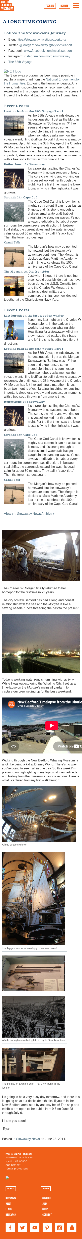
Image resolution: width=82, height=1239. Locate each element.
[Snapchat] (71, 1231)
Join (44, 1204)
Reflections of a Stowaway (24, 164)
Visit (8, 1204)
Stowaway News (28, 1139)
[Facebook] (10, 1231)
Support (46, 1198)
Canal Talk (12, 242)
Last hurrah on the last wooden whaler (34, 316)
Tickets (50, 6)
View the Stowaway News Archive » (29, 513)
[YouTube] (34, 1231)
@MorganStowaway (33, 45)
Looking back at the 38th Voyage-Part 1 (33, 111)
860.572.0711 (13, 1164)
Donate (64, 6)
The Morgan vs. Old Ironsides (27, 272)
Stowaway (11, 1198)
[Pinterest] (47, 1231)
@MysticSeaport (60, 45)
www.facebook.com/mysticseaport (48, 50)
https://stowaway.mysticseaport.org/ (41, 39)
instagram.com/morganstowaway (47, 56)
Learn (9, 1209)
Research (11, 1214)
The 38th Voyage (20, 62)
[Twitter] (22, 1231)
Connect (47, 1214)
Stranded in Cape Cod (20, 197)
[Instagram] (59, 1231)
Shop (45, 1209)
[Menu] (76, 7)
